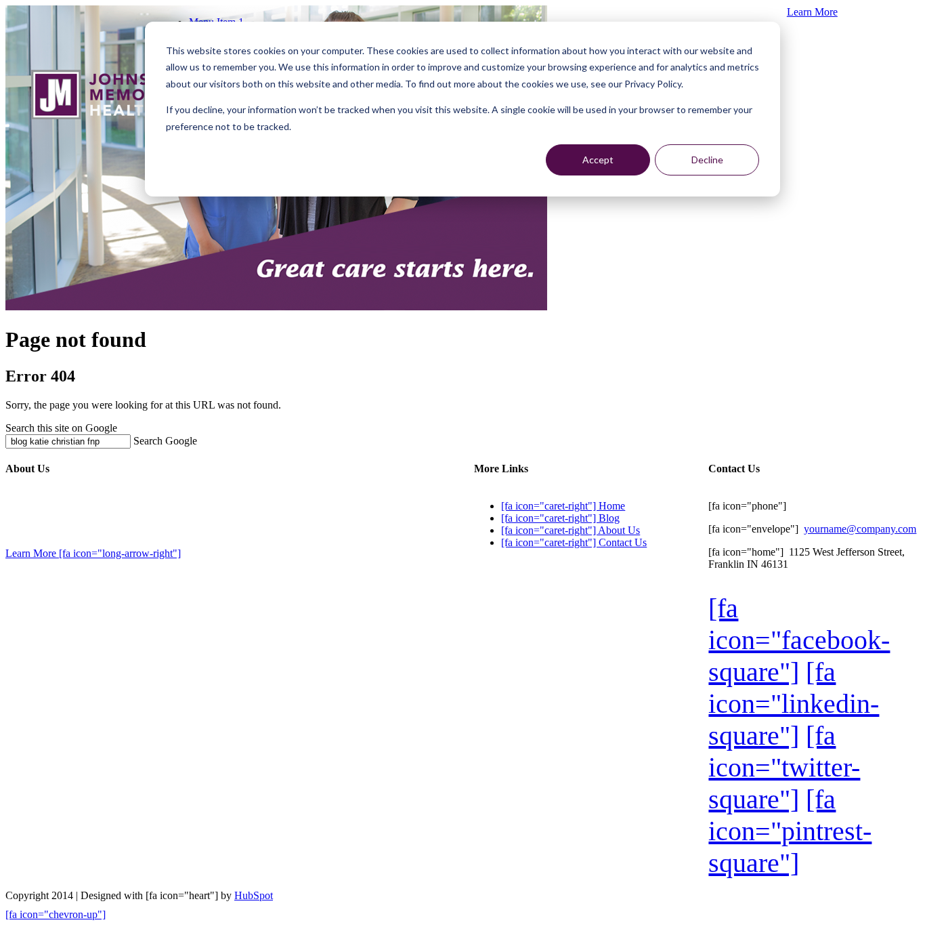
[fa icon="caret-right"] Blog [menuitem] (560, 518)
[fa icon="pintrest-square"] (790, 831)
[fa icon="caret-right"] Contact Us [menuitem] (574, 542)
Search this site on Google (61, 428)
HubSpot (253, 895)
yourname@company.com (860, 529)
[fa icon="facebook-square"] (799, 640)
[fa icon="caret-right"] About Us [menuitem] (570, 530)
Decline (707, 159)
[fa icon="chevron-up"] (55, 914)
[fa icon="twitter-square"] (784, 767)
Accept (598, 159)
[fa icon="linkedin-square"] (793, 704)
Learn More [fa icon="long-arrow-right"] (93, 553)
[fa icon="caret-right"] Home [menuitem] (563, 506)
